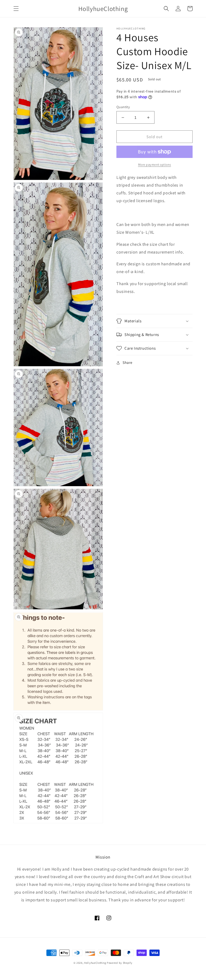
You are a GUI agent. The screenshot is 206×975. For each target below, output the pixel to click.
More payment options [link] (154, 164)
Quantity (123, 107)
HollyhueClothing (95, 963)
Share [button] (128, 362)
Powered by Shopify (120, 963)
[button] (16, 8)
